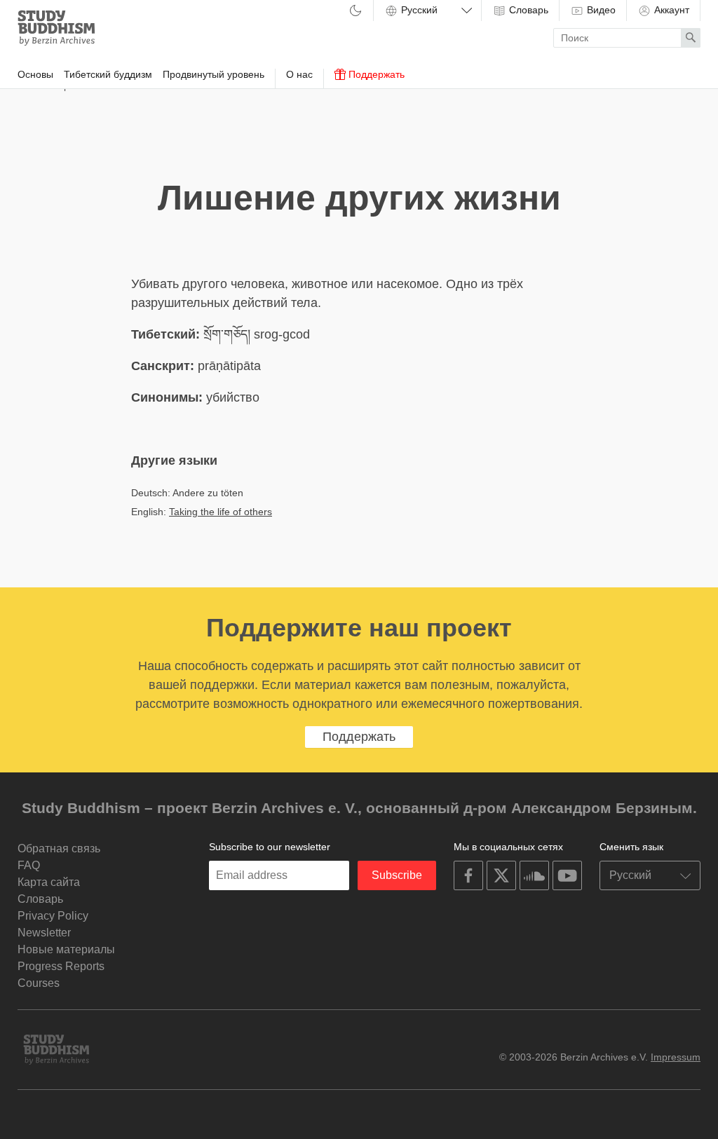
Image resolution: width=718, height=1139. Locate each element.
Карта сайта (49, 882)
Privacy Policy (53, 916)
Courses (39, 983)
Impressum (675, 1057)
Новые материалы (66, 949)
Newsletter (44, 933)
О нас (299, 74)
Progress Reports (61, 966)
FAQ (29, 865)
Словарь (527, 9)
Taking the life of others (220, 511)
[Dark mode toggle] (355, 11)
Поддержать (375, 74)
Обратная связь (59, 848)
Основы (35, 74)
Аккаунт (670, 9)
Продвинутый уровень (213, 74)
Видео (600, 9)
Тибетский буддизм (108, 74)
